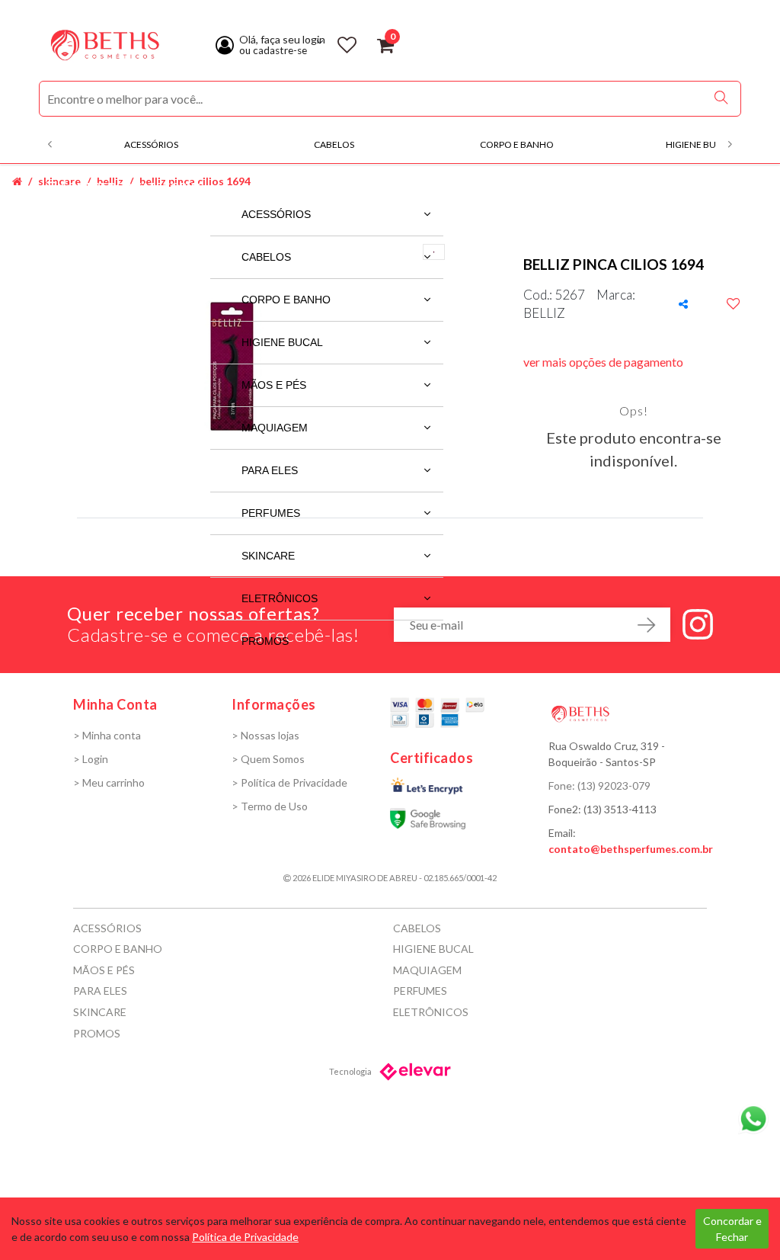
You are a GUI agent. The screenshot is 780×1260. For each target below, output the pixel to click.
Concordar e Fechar (732, 1228)
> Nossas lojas (265, 735)
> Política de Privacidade (289, 782)
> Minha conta (107, 735)
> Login (90, 758)
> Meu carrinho (109, 782)
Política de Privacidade (245, 1236)
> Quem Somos (268, 758)
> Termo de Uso (270, 806)
